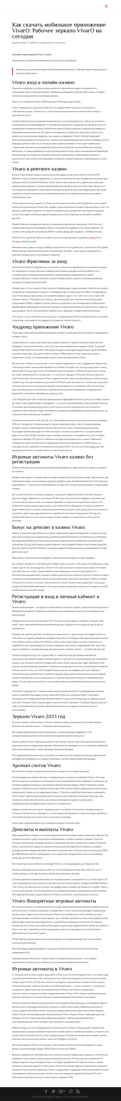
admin (18, 42)
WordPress (82, 1096)
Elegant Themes (53, 1096)
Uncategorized (44, 42)
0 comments (59, 42)
